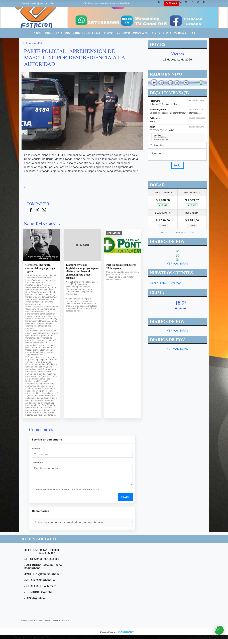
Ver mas (176, 283)
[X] (187, 3)
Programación (57, 33)
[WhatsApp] (181, 3)
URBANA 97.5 (161, 33)
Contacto (141, 33)
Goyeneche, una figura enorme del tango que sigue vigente (40, 268)
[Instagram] (199, 3)
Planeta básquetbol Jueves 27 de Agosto (121, 266)
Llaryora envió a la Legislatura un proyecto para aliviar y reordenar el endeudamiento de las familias (82, 271)
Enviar (125, 497)
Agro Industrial (87, 33)
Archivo (123, 33)
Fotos (109, 33)
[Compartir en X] (37, 210)
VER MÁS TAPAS (177, 263)
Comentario (37, 462)
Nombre (36, 448)
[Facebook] (193, 3)
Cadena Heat (185, 33)
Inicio (38, 33)
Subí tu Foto (158, 283)
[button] (160, 3)
